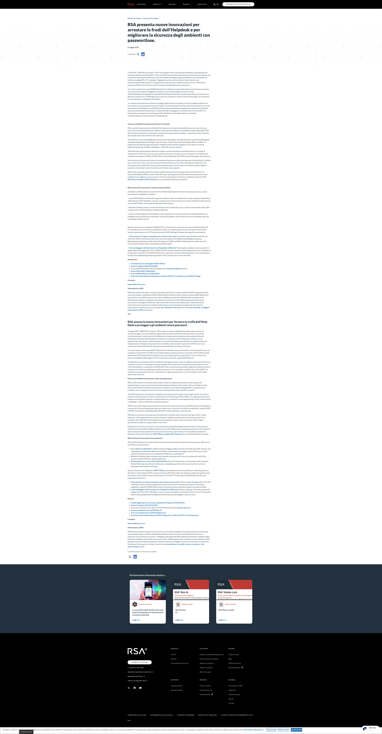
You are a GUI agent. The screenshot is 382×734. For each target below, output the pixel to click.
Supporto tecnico (177, 686)
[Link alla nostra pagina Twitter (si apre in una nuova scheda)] (129, 688)
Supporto (175, 680)
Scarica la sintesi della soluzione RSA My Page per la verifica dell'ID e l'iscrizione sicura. (165, 515)
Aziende (169, 269)
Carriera (231, 703)
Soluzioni (204, 648)
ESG (129, 720)
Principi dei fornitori (207, 715)
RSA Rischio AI (150, 179)
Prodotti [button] (157, 4)
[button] (214, 4)
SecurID (173, 659)
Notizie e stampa (134, 18)
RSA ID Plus (159, 470)
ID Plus (173, 654)
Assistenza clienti (177, 690)
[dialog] (191, 730)
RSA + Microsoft (205, 672)
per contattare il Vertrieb (171, 307)
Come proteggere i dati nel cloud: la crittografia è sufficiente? (153, 248)
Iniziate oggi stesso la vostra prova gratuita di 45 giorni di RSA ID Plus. (158, 503)
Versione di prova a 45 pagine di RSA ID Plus (148, 264)
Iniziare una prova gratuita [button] (238, 4)
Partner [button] (172, 4)
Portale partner (205, 694)
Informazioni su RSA (235, 686)
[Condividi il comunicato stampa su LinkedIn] (142, 54)
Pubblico (177, 269)
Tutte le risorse (234, 654)
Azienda (232, 680)
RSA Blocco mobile (136, 179)
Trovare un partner (193, 307)
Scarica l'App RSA (136, 667)
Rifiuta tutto (283, 730)
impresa (179, 508)
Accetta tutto (296, 730)
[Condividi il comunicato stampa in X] (138, 54)
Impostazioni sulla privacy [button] (26, 731)
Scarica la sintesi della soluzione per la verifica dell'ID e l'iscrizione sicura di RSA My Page (165, 276)
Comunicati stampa (150, 18)
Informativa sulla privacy (162, 715)
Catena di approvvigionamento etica (237, 715)
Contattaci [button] (202, 4)
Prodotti (175, 648)
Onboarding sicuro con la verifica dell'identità (149, 461)
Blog (230, 659)
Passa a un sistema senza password (212, 654)
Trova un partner (205, 686)
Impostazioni (271, 730)
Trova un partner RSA (137, 680)
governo (187, 508)
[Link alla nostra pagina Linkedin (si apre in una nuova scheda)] (135, 688)
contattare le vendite (176, 544)
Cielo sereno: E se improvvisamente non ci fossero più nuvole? (153, 236)
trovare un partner (192, 544)
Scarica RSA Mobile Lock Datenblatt (145, 274)
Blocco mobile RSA (143, 449)
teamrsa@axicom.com (136, 284)
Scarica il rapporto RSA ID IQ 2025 (144, 266)
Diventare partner (206, 690)
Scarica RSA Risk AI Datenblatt (143, 271)
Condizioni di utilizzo (137, 715)
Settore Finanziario (206, 668)
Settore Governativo (207, 663)
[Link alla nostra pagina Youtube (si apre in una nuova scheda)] (140, 688)
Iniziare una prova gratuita (140, 672)
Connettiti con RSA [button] (140, 662)
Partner (203, 680)
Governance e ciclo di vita (179, 663)
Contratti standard (185, 715)
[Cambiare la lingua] (218, 4)
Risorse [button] (186, 4)
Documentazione (234, 668)
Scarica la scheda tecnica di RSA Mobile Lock (148, 513)
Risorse (232, 648)
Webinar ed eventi (135, 676)
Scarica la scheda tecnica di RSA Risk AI (146, 510)
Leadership (232, 690)
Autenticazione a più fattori (209, 659)
